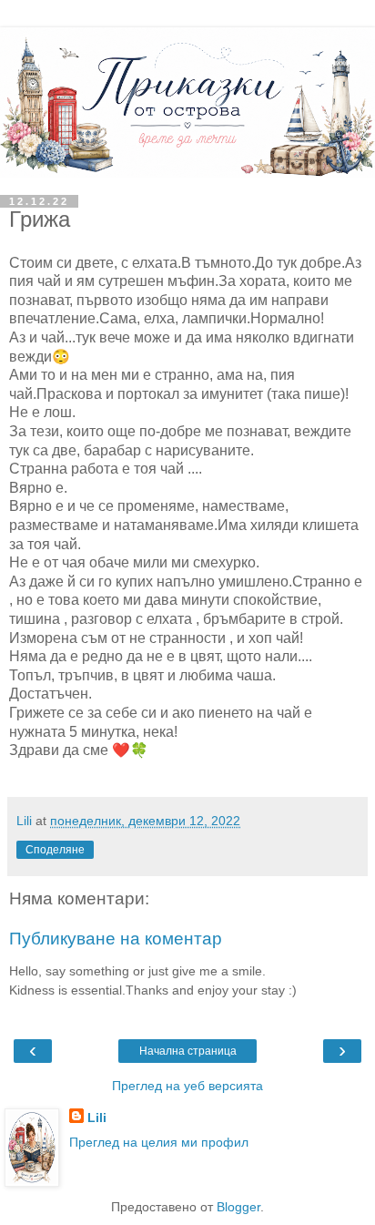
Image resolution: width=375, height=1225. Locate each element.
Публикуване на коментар (115, 938)
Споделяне (55, 849)
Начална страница (188, 1051)
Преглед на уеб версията (187, 1085)
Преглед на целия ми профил (158, 1142)
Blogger (238, 1206)
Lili (96, 1117)
